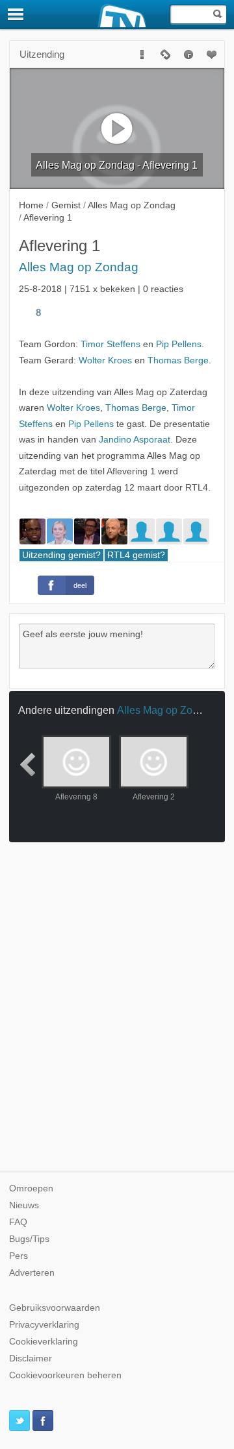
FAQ (18, 1222)
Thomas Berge (178, 360)
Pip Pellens (179, 344)
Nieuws (24, 1205)
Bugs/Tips (29, 1239)
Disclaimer (30, 1358)
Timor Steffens (110, 344)
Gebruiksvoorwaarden (54, 1308)
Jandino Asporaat (134, 439)
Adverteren (32, 1273)
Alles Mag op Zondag (78, 267)
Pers (18, 1256)
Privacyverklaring (44, 1325)
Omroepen (31, 1188)
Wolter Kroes (105, 360)
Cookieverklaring (43, 1341)
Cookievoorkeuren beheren (65, 1375)
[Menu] (16, 14)
